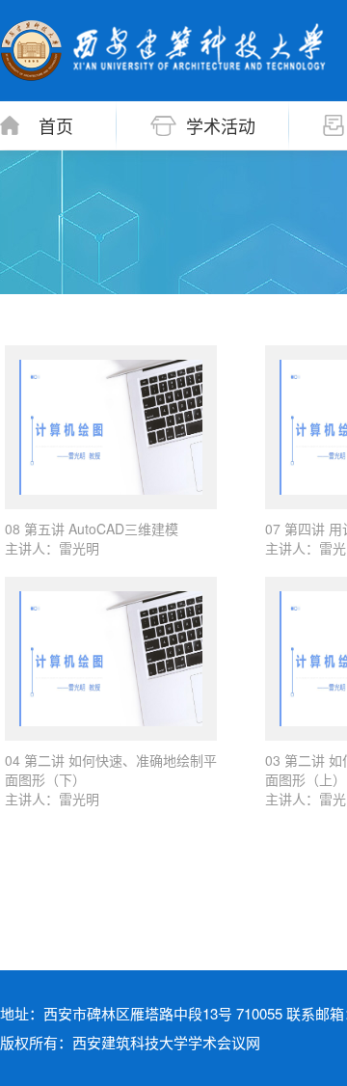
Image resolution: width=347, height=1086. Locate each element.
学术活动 (220, 125)
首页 (56, 125)
